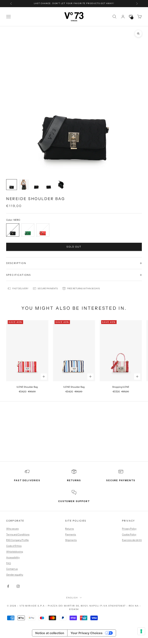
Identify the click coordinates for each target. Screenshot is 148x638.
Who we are (12, 528)
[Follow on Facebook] (8, 586)
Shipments (71, 540)
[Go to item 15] (61, 184)
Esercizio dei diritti (132, 540)
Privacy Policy (129, 528)
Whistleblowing (14, 551)
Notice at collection (49, 633)
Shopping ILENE (120, 386)
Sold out (73, 246)
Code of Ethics (14, 545)
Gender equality (14, 574)
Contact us (12, 568)
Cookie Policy (129, 534)
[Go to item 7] (11, 184)
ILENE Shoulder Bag (27, 386)
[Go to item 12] (23, 184)
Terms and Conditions (17, 534)
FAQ (8, 563)
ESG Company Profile (17, 540)
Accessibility (13, 557)
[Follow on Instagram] (18, 586)
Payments (70, 534)
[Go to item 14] (48, 184)
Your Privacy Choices (87, 633)
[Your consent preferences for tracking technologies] (141, 631)
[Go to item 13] (36, 184)
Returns (69, 528)
